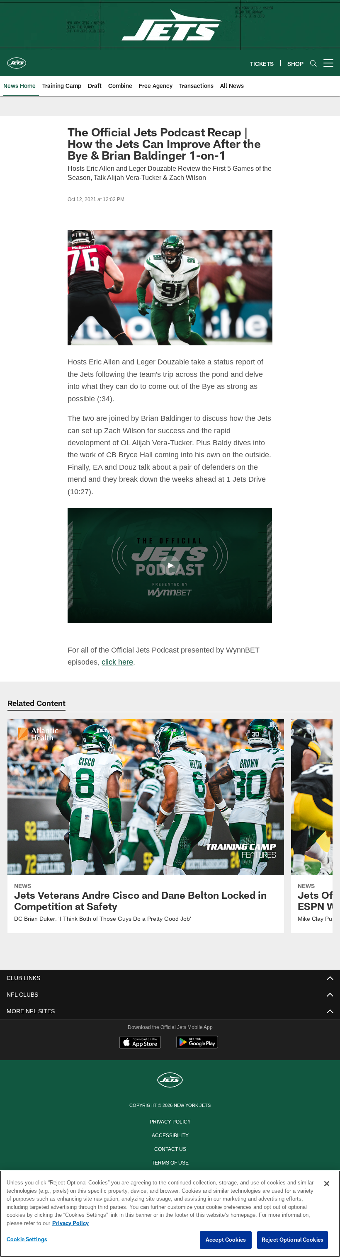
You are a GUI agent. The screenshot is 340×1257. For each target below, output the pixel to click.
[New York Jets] (170, 1080)
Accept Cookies (226, 1240)
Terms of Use (170, 1162)
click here (118, 661)
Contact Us (170, 1148)
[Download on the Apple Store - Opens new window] (140, 1043)
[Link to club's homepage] (17, 59)
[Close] (327, 1184)
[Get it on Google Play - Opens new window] (197, 1046)
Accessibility (170, 1135)
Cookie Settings (27, 1239)
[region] (170, 1214)
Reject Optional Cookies (292, 1240)
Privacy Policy (170, 1121)
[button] (170, 565)
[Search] (313, 63)
